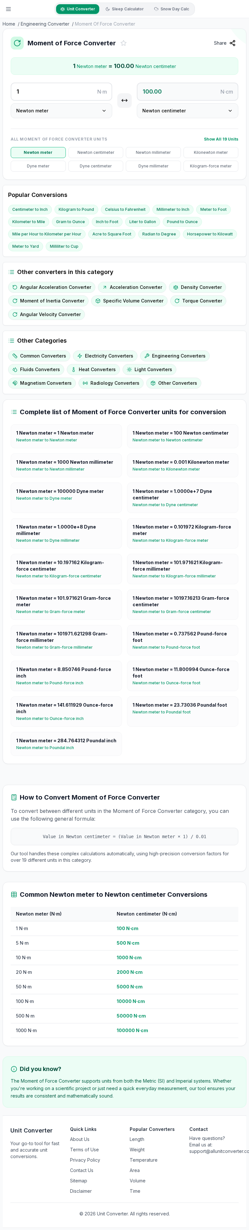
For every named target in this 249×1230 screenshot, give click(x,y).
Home (9, 24)
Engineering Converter (45, 24)
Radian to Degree (159, 234)
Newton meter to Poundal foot (164, 712)
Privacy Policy (85, 1160)
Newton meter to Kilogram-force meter (173, 540)
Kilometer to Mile (28, 221)
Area (135, 1170)
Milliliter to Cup (64, 246)
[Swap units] (124, 100)
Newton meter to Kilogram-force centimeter (61, 576)
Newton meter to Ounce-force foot (169, 682)
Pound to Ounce (182, 221)
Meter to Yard (25, 246)
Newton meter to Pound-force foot (169, 647)
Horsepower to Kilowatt (210, 234)
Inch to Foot (107, 221)
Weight (137, 1149)
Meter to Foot (213, 209)
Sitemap (78, 1180)
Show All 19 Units (221, 139)
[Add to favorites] (123, 43)
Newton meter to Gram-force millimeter (57, 647)
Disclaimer (81, 1191)
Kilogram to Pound (76, 209)
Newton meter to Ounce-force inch (52, 718)
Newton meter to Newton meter (49, 440)
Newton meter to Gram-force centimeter (174, 611)
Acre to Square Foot (111, 234)
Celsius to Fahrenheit (125, 209)
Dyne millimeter (153, 166)
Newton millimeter (153, 152)
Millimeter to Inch (173, 209)
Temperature (144, 1160)
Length (137, 1139)
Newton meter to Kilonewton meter (169, 469)
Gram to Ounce (70, 221)
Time (135, 1191)
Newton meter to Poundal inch (47, 747)
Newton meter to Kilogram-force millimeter (177, 576)
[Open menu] (8, 9)
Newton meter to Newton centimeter (170, 440)
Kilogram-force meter (210, 166)
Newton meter (38, 152)
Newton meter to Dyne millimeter (50, 540)
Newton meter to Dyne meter (46, 498)
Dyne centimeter (96, 166)
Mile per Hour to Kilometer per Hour (46, 234)
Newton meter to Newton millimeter (53, 469)
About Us (79, 1139)
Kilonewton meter (211, 152)
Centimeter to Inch (30, 209)
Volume (138, 1180)
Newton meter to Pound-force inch (52, 682)
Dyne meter (38, 166)
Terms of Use (84, 1149)
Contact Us (81, 1170)
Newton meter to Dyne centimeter (168, 504)
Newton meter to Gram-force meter (53, 611)
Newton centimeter (95, 152)
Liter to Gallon (142, 221)
